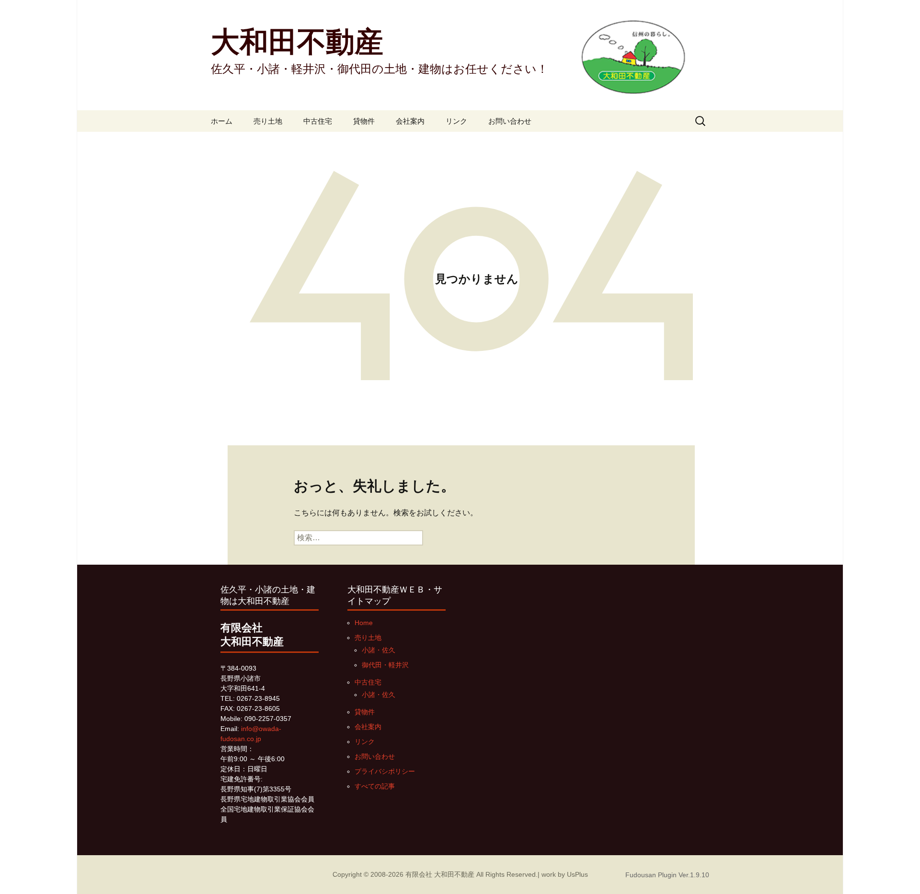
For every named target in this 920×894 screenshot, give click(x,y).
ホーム (221, 121)
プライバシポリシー (385, 771)
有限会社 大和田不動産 (439, 874)
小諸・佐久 (378, 650)
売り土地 (267, 121)
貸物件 (364, 121)
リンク (456, 121)
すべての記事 (375, 786)
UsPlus (577, 874)
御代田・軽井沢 (385, 665)
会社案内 (410, 121)
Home (364, 623)
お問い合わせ (509, 121)
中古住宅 (317, 121)
